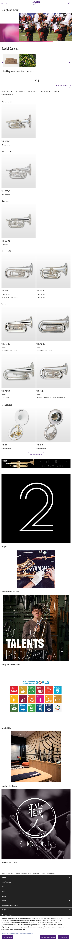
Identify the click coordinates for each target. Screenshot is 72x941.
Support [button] (4, 900)
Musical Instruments (21, 873)
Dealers (4, 896)
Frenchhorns (19, 91)
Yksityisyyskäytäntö (12, 933)
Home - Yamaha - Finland (8, 873)
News (3, 887)
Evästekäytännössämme (26, 933)
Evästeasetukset (7, 937)
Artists (3, 891)
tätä (24, 929)
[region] (36, 928)
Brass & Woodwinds (33, 873)
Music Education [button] (6, 882)
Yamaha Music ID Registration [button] (10, 905)
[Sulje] (69, 919)
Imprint (4, 933)
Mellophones (6, 91)
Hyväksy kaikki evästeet (48, 937)
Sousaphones (6, 94)
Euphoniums (43, 91)
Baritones (31, 91)
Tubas (55, 91)
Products (42, 873)
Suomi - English (8, 915)
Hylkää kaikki (63, 937)
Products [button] (4, 877)
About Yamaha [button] (5, 910)
